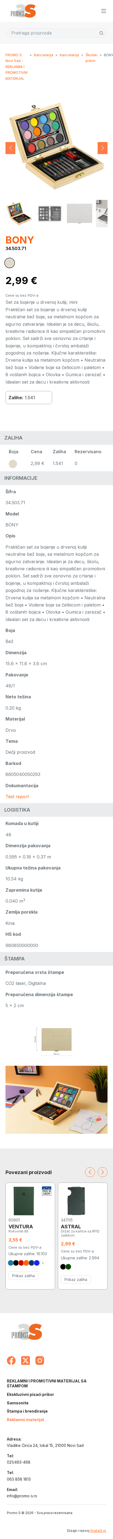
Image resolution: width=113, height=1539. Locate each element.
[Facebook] (11, 1360)
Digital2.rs (98, 1531)
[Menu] (103, 10)
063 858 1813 (19, 1479)
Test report (17, 796)
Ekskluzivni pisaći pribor (30, 1394)
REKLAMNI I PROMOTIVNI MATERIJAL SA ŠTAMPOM (47, 1383)
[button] (10, 148)
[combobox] (52, 33)
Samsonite (18, 1403)
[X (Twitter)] (25, 1360)
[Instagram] (39, 1360)
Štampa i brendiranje (27, 1411)
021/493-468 (18, 1462)
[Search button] (101, 33)
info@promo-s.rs (22, 1495)
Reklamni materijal (25, 1419)
